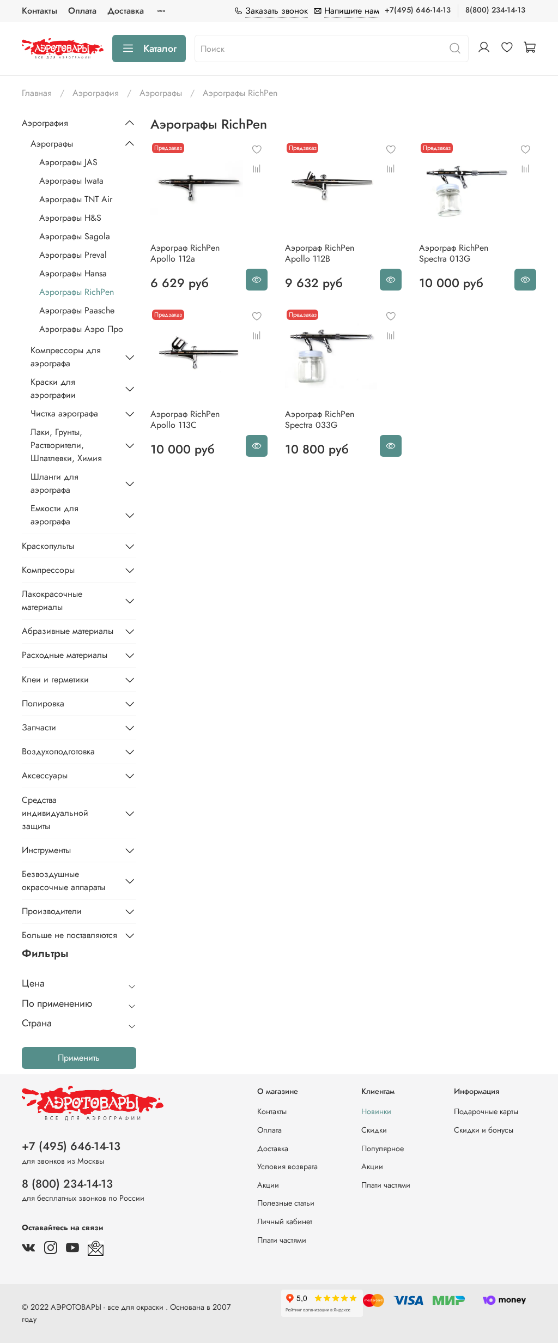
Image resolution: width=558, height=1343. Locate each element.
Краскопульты (48, 546)
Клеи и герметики (55, 679)
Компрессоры (48, 570)
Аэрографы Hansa (73, 273)
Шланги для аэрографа (54, 483)
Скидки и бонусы (483, 1129)
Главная (37, 93)
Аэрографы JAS (68, 162)
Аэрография (95, 93)
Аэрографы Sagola (74, 236)
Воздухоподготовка (58, 751)
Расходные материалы (64, 655)
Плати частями (281, 1240)
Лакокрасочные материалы (52, 600)
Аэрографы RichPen (76, 292)
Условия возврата (287, 1166)
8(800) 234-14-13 (495, 9)
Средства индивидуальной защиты (55, 813)
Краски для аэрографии (53, 388)
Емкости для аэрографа (54, 515)
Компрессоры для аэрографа (66, 357)
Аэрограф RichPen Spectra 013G (453, 253)
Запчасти (39, 727)
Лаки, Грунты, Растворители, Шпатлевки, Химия (66, 445)
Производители (52, 911)
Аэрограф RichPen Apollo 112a (185, 253)
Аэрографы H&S (70, 217)
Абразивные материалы (67, 631)
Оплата (82, 10)
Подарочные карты (486, 1111)
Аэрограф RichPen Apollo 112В (319, 253)
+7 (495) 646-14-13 (71, 1146)
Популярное (382, 1148)
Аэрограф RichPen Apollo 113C (185, 419)
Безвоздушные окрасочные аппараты (63, 880)
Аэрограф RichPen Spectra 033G (319, 419)
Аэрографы (161, 93)
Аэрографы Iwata (71, 180)
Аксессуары (45, 775)
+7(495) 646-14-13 (418, 9)
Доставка (125, 10)
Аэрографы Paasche (76, 310)
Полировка (43, 703)
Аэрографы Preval (73, 255)
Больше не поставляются (69, 935)
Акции (268, 1184)
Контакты (39, 10)
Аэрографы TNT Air (75, 199)
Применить (79, 1057)
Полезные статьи (285, 1202)
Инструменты (46, 850)
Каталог (160, 48)
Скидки (374, 1129)
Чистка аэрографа (64, 413)
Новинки (376, 1111)
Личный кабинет (284, 1221)
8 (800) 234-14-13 (67, 1184)
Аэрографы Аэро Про (81, 329)
